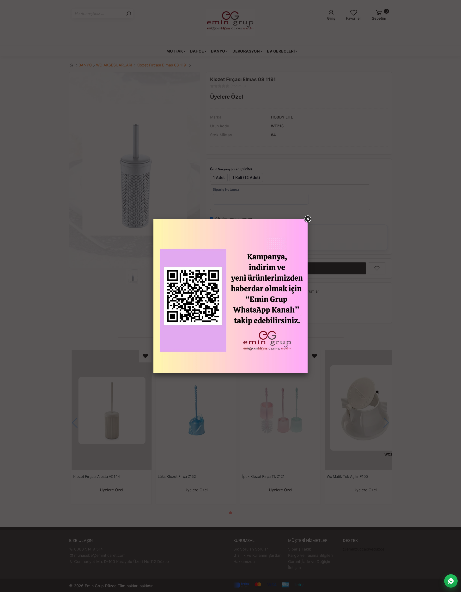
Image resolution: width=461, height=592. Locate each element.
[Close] (307, 219)
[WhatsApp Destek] (451, 581)
